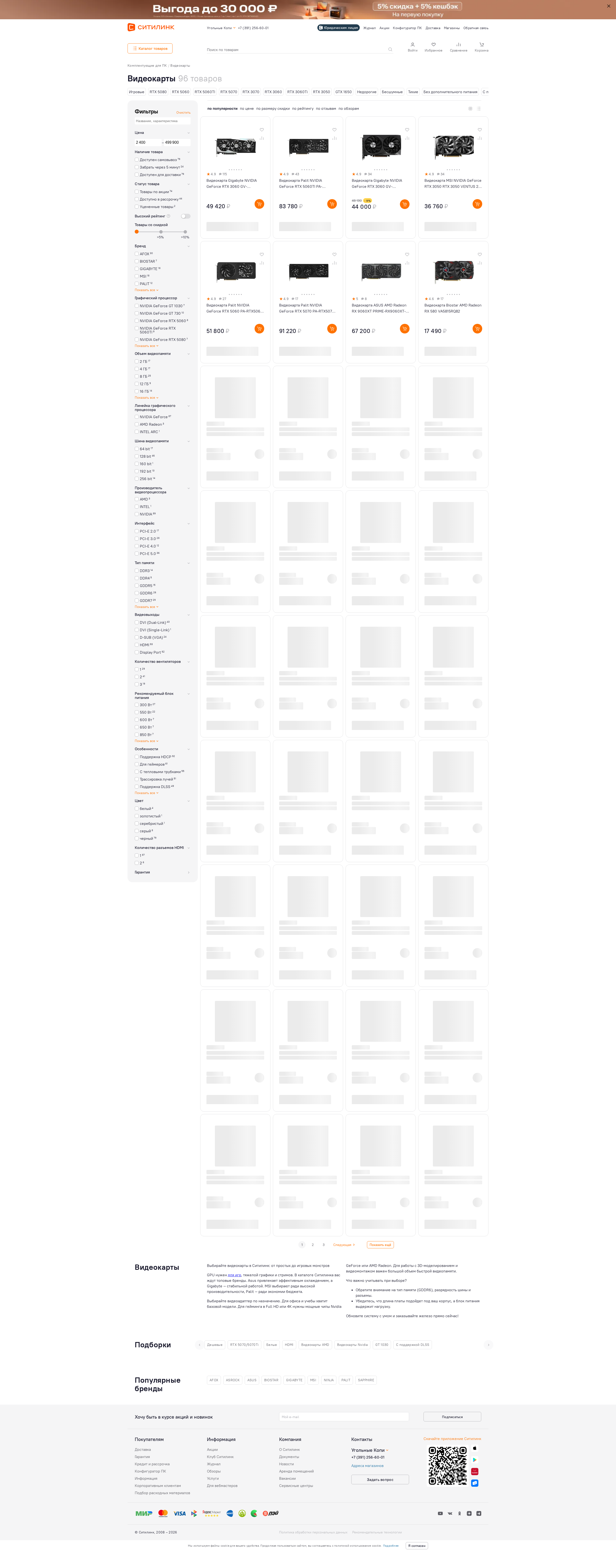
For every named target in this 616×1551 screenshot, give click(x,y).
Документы (289, 1456)
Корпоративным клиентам (158, 1485)
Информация (146, 1478)
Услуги (213, 1478)
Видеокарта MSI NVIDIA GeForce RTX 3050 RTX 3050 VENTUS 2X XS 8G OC (452, 183)
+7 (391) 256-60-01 (368, 1457)
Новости (286, 1463)
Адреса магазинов (367, 1465)
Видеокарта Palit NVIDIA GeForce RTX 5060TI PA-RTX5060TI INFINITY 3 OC (301, 183)
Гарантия (142, 1456)
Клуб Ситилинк (220, 1456)
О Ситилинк (289, 1449)
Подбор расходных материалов (162, 1492)
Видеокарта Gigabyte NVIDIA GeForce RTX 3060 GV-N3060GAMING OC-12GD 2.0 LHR (235, 183)
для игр (234, 1274)
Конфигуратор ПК (150, 1471)
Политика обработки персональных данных (313, 1532)
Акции (212, 1449)
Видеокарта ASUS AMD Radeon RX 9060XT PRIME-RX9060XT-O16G (379, 308)
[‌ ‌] (230, 454)
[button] (412, 47)
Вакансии (287, 1478)
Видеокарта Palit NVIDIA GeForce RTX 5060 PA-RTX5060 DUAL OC (234, 308)
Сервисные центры (296, 1485)
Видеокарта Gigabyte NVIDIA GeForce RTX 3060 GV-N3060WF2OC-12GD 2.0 (377, 183)
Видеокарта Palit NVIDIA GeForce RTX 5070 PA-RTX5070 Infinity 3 (306, 308)
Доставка (143, 1449)
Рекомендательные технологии (377, 1532)
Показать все (145, 290)
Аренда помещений (296, 1471)
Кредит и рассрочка (152, 1463)
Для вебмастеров (222, 1485)
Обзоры (214, 1471)
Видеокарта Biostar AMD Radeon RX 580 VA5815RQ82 (452, 308)
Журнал (214, 1463)
